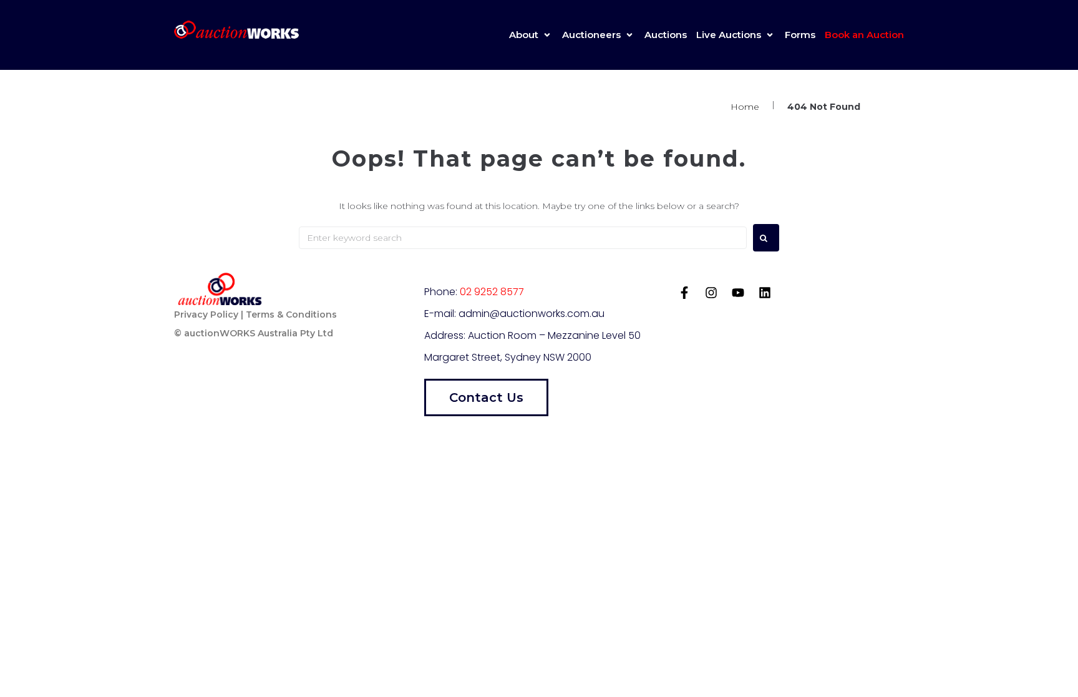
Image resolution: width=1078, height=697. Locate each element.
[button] (531, 35)
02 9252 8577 (492, 292)
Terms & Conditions (291, 314)
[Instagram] (711, 292)
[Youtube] (738, 292)
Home (745, 106)
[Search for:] (523, 238)
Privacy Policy (206, 314)
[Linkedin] (765, 292)
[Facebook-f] (684, 292)
